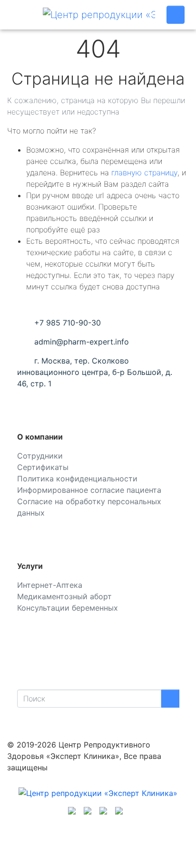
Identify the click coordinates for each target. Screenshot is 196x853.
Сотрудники (40, 455)
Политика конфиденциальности (77, 478)
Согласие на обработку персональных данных (89, 507)
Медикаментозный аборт (64, 596)
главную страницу (144, 172)
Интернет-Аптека (49, 585)
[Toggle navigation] (21, 15)
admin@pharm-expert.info (81, 341)
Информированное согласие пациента (89, 490)
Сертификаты (43, 467)
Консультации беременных (67, 608)
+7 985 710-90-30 (67, 322)
